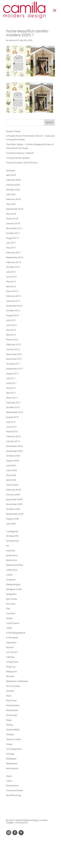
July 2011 (10, 378)
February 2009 (13, 490)
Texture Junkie (13, 739)
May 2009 (11, 475)
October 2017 (13, 233)
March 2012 (12, 340)
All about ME (12, 536)
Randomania (13, 705)
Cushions (10, 580)
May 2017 (11, 248)
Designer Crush (14, 589)
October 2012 (13, 311)
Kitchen (10, 647)
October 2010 (13, 407)
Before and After (14, 565)
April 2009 (11, 480)
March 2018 (12, 219)
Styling (9, 725)
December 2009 (14, 446)
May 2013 (11, 282)
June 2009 (11, 470)
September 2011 (14, 369)
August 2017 (12, 238)
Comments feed (14, 790)
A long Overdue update (18, 158)
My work (10, 676)
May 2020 (11, 204)
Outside (10, 691)
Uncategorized (14, 749)
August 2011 (12, 374)
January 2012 (13, 349)
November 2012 (14, 306)
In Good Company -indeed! (19, 153)
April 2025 (11, 175)
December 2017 (14, 228)
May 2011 (11, 388)
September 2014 (14, 257)
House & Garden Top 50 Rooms (21, 163)
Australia (10, 551)
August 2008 (12, 519)
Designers (11, 594)
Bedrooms (11, 560)
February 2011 (13, 403)
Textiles (10, 734)
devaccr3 (14, 40)
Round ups (11, 715)
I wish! (9, 628)
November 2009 (14, 451)
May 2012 (11, 330)
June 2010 (11, 427)
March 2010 (12, 432)
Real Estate (12, 710)
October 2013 (13, 267)
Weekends (11, 764)
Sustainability (13, 730)
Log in (9, 781)
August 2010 (12, 417)
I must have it (13, 623)
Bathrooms (12, 555)
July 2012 (10, 320)
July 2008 (10, 524)
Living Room (12, 662)
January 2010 (13, 441)
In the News (12, 638)
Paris (8, 696)
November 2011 (14, 359)
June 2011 (11, 383)
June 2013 (11, 277)
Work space (12, 768)
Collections (11, 570)
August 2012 (12, 315)
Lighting (10, 657)
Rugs (8, 720)
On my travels (13, 686)
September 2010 (14, 412)
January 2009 (13, 495)
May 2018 (11, 214)
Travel (9, 744)
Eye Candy (11, 599)
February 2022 (13, 199)
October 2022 (13, 190)
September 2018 (14, 209)
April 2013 (11, 286)
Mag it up (10, 667)
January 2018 (13, 223)
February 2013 (13, 296)
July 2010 (10, 422)
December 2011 (14, 354)
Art (7, 546)
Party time (11, 701)
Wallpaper (11, 759)
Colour (9, 575)
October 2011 (13, 364)
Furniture (10, 613)
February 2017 (13, 253)
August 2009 (12, 461)
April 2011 (11, 393)
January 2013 (13, 301)
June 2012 (11, 325)
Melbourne (11, 672)
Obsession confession (17, 681)
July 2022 (10, 194)
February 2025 (13, 180)
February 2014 (13, 262)
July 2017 (10, 243)
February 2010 (13, 436)
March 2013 (12, 291)
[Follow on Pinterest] (21, 832)
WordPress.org (13, 795)
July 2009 (10, 466)
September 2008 (14, 514)
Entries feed (12, 786)
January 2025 (13, 185)
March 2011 (12, 398)
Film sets (10, 604)
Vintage (10, 754)
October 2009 (13, 456)
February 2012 (13, 344)
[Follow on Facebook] (14, 832)
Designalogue (13, 584)
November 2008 (14, 504)
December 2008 (14, 499)
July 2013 (10, 272)
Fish (8, 609)
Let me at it (12, 652)
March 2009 (12, 485)
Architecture (12, 541)
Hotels (9, 618)
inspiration (11, 643)
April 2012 (11, 335)
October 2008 (13, 509)
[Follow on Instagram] (8, 832)
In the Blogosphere (15, 633)
